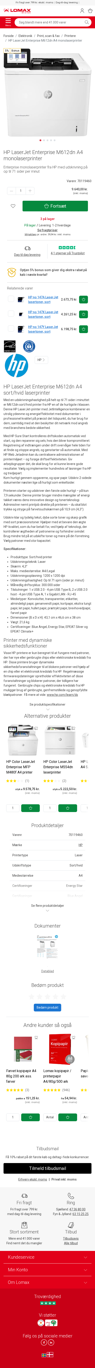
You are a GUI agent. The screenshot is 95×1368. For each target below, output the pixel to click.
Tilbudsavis (71, 1238)
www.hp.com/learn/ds (62, 695)
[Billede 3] (47, 140)
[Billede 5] (54, 140)
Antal (50, 1117)
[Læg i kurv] (30, 808)
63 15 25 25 (80, 1214)
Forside (9, 36)
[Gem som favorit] (36, 728)
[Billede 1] (40, 140)
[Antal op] (30, 191)
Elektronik (25, 36)
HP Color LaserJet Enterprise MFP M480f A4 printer (20, 767)
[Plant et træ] (51, 1323)
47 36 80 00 (77, 1209)
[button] (12, 50)
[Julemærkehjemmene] (41, 1323)
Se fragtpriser (47, 230)
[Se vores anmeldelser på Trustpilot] (47, 1303)
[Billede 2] (44, 140)
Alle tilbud (71, 1243)
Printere (70, 36)
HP (40, 360)
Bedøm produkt (47, 1007)
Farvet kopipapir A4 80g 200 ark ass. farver (21, 1076)
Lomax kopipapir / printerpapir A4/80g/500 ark (57, 1076)
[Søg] (87, 22)
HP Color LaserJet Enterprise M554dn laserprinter (58, 767)
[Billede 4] (51, 140)
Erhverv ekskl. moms (32, 1179)
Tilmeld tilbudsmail (47, 1168)
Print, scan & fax (48, 36)
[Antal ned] (11, 191)
